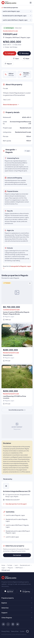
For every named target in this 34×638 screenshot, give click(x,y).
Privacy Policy (6, 631)
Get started (17, 555)
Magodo (10, 567)
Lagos (3, 567)
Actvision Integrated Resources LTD (16, 491)
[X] (8, 624)
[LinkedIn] (13, 624)
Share (27, 58)
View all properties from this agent (16, 504)
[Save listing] (29, 283)
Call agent (10, 53)
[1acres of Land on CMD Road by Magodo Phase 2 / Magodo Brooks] (17, 301)
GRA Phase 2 (19, 567)
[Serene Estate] (17, 343)
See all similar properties (16, 410)
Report (9, 64)
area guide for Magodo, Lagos (21, 266)
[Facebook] (3, 624)
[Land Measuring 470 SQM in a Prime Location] (17, 385)
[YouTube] (17, 624)
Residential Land (25, 565)
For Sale (9, 565)
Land (16, 565)
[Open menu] (30, 3)
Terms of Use (14, 631)
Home (3, 565)
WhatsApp (25, 53)
